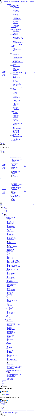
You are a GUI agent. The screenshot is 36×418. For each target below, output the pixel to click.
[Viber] (3, 391)
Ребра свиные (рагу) (16, 110)
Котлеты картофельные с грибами (18, 87)
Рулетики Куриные (15, 33)
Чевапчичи (14, 71)
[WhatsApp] (4, 391)
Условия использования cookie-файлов (15, 410)
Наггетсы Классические (16, 61)
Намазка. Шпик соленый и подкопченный (17, 92)
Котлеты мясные (13, 6)
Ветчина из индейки (16, 115)
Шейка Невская (15, 93)
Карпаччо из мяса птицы (16, 100)
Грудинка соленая (15, 107)
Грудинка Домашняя (16, 109)
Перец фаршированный (16, 32)
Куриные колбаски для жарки (17, 72)
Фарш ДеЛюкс (15, 79)
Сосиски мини (15, 127)
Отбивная (14, 64)
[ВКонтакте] (0, 391)
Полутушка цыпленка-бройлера (17, 94)
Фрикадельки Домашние (16, 18)
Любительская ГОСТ (16, 112)
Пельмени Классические (16, 36)
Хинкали (14, 35)
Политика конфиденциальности (26, 410)
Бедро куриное (15, 96)
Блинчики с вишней (16, 55)
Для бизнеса (26, 73)
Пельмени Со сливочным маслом (18, 38)
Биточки (14, 22)
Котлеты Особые (15, 14)
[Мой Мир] (7, 391)
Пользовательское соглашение (4, 410)
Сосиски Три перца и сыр (16, 66)
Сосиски (12, 125)
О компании (4, 71)
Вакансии (3, 72)
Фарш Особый (15, 80)
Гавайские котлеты (15, 21)
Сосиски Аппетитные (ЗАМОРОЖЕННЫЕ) (16, 130)
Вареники (12, 46)
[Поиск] (0, 3)
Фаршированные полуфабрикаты (16, 29)
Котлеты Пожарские (16, 10)
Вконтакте (3, 408)
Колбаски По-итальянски (16, 67)
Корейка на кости (15, 63)
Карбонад (14, 106)
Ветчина (12, 114)
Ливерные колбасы (14, 140)
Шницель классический (16, 12)
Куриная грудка (15, 101)
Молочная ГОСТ (15, 113)
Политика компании (3, 75)
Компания (2, 69)
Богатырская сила (15, 120)
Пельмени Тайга (15, 41)
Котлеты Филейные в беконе (17, 24)
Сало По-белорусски (16, 103)
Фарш (12, 78)
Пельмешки (14, 40)
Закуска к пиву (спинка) (16, 97)
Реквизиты (3, 190)
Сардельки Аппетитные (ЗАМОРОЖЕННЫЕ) (16, 137)
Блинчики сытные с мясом (17, 58)
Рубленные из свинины (16, 26)
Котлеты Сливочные (16, 25)
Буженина (14, 105)
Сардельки (12, 135)
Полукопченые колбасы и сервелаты (16, 118)
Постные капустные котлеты (17, 84)
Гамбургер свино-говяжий (17, 8)
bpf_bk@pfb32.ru (2, 404)
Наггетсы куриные (15, 60)
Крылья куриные (15, 95)
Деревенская (15, 119)
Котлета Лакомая (15, 23)
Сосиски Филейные (16, 132)
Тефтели (14, 16)
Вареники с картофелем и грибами (18, 52)
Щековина (14, 102)
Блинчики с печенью (16, 54)
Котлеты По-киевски (16, 20)
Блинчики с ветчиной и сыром (17, 56)
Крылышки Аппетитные (16, 77)
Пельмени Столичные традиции (17, 37)
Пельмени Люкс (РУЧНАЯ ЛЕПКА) (18, 42)
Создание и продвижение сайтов (5, 412)
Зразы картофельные (16, 7)
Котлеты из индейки (16, 9)
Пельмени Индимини (16, 39)
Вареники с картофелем (16, 51)
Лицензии (3, 73)
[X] (2, 391)
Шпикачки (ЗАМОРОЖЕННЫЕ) (18, 136)
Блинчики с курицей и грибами (17, 57)
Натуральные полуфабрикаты (15, 59)
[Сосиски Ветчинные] (6, 394)
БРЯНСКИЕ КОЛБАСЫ (14, 170)
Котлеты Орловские (16, 15)
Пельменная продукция (14, 34)
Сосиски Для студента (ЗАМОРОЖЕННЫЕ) (16, 134)
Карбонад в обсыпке (16, 104)
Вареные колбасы (13, 111)
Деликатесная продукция (11, 323)
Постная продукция (14, 82)
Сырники (12, 88)
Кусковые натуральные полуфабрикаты (17, 62)
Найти (1, 414)
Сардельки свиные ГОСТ (16, 139)
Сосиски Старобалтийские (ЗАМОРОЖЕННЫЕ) (17, 128)
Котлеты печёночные (16, 11)
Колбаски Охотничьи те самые (17, 123)
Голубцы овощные (15, 85)
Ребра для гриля (15, 74)
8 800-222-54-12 (3, 143)
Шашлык (12, 73)
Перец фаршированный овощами (18, 83)
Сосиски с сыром (15, 126)
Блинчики (12, 53)
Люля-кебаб (14, 76)
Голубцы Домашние (16, 31)
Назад (5, 208)
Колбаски (12, 65)
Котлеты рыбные (13, 27)
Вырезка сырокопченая (16, 99)
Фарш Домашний (15, 81)
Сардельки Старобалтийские (17, 138)
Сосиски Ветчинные (16, 131)
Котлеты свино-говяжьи (16, 13)
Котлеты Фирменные (16, 17)
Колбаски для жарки (16, 69)
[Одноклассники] (5, 391)
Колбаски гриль (15, 70)
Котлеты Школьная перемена (17, 19)
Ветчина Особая (15, 116)
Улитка (14, 121)
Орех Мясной (15, 108)
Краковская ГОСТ (15, 124)
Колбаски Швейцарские (16, 122)
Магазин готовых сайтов (14, 412)
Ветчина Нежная (15, 117)
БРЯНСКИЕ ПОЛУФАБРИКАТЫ (14, 5)
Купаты (14, 68)
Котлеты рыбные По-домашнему (18, 28)
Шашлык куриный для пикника (17, 75)
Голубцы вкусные (15, 30)
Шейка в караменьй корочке (17, 98)
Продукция (9, 4)
